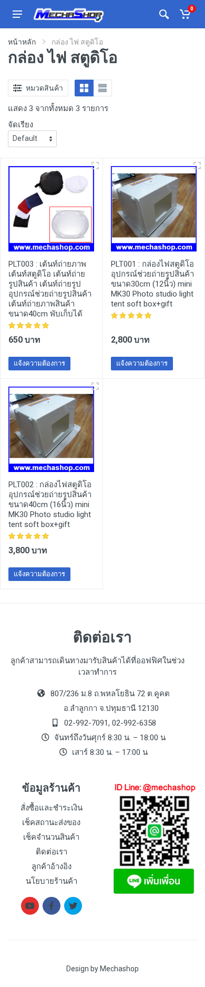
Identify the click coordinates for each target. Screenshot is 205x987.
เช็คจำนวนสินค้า (51, 837)
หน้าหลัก (22, 42)
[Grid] (84, 88)
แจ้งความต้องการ (39, 363)
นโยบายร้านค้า (51, 881)
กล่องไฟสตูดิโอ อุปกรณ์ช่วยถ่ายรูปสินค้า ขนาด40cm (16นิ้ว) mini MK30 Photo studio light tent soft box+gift (49, 504)
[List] (102, 88)
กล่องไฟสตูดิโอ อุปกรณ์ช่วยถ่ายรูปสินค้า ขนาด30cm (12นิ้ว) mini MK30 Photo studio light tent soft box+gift (152, 284)
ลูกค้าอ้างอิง (51, 866)
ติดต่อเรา (51, 852)
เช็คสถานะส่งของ (51, 822)
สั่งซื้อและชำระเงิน (51, 808)
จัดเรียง (20, 124)
